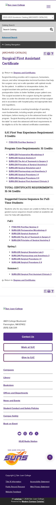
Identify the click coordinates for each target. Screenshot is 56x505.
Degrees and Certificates (24, 72)
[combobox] (28, 17)
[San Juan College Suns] (16, 457)
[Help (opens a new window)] (52, 53)
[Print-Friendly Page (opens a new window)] (48, 53)
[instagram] (25, 433)
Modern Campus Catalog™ (33, 501)
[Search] (51, 29)
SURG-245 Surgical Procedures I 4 (24, 174)
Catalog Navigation (12, 44)
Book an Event (10, 423)
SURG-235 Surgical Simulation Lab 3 (25, 167)
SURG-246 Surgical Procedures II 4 (24, 178)
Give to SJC (28, 357)
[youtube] (19, 433)
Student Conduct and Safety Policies (21, 408)
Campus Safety (10, 416)
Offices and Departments (15, 392)
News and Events (11, 400)
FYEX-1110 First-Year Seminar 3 (22, 142)
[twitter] (36, 433)
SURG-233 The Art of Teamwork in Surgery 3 (28, 161)
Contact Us (28, 336)
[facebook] (31, 433)
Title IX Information (13, 481)
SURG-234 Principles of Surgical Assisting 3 (28, 164)
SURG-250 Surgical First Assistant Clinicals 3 (29, 181)
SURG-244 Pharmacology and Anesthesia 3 (28, 171)
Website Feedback (13, 491)
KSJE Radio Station (28, 441)
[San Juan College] (20, 6)
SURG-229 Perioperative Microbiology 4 (26, 154)
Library (6, 377)
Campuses (8, 369)
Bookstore (8, 385)
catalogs (18, 498)
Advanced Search (9, 37)
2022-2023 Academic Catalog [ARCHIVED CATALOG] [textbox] (25, 17)
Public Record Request (15, 486)
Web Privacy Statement (39, 486)
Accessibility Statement (39, 481)
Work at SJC (28, 347)
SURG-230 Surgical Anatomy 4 (22, 157)
